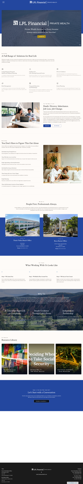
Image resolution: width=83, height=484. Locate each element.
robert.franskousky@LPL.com (41, 474)
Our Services (56, 125)
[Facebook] (41, 472)
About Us (47, 125)
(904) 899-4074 (24, 248)
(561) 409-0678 (62, 248)
